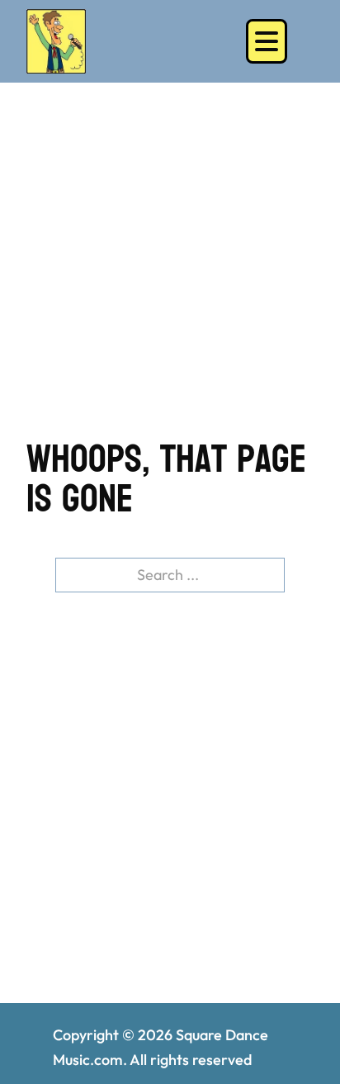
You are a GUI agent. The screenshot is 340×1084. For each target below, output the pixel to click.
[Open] (266, 41)
